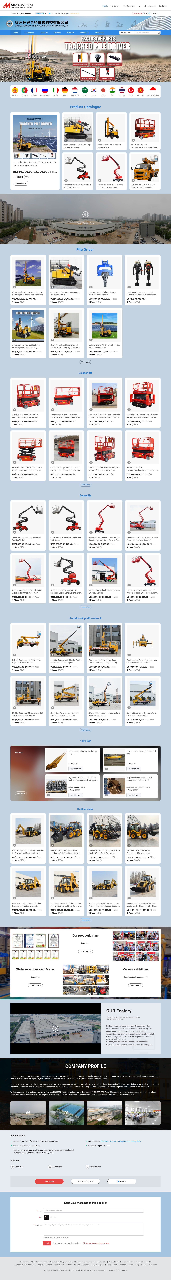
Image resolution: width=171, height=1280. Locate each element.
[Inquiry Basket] (139, 6)
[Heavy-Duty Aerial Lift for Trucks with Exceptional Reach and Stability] (66, 694)
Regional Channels (115, 1262)
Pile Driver (105, 1141)
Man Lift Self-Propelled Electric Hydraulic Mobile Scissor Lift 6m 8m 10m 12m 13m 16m (104, 416)
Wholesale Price (89, 1262)
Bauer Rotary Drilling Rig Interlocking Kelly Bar (82, 752)
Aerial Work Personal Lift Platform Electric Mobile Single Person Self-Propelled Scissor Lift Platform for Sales (27, 416)
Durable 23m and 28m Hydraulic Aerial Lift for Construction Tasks (141, 714)
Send (47, 1243)
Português (39, 1265)
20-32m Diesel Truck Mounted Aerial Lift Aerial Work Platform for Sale (27, 714)
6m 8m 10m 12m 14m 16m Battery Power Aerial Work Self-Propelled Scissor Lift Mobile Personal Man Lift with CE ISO (66, 416)
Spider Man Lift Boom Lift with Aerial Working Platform (26, 538)
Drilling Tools (136, 1141)
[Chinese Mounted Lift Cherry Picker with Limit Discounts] (66, 518)
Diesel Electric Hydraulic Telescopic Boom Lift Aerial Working (104, 591)
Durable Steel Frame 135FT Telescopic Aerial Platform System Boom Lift (27, 591)
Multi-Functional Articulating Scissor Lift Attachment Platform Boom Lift (142, 538)
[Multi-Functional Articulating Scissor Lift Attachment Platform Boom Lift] (143, 518)
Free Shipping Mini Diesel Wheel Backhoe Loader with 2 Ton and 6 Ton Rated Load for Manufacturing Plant (66, 904)
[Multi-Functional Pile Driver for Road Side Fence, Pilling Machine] (105, 326)
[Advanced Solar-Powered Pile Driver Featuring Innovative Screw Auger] (28, 326)
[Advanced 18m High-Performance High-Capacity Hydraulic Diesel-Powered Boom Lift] (105, 518)
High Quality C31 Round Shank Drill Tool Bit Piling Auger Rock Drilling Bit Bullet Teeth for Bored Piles (82, 778)
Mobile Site (139, 1262)
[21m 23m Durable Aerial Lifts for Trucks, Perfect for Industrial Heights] (66, 641)
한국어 (102, 1265)
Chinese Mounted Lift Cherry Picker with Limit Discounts (77, 186)
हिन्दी (115, 1265)
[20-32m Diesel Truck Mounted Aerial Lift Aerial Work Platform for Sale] (28, 694)
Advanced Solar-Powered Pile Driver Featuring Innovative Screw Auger (26, 346)
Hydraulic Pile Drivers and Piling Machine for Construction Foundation (34, 164)
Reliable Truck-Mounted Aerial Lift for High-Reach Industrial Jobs (26, 661)
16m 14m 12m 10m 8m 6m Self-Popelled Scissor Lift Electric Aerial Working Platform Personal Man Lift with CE (104, 468)
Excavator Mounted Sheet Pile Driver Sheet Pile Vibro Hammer (103, 293)
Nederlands (86, 1265)
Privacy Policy (122, 1270)
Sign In (105, 6)
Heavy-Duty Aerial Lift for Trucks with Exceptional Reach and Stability (64, 714)
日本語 (109, 1265)
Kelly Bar (113, 1141)
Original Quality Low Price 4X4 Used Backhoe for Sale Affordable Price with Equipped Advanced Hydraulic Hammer (65, 851)
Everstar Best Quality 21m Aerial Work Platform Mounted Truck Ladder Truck (143, 186)
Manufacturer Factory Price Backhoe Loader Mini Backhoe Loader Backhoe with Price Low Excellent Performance (141, 904)
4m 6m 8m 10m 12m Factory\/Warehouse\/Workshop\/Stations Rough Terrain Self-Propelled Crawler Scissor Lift (143, 468)
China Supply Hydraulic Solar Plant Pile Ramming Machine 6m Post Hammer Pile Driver (28, 293)
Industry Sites (101, 1262)
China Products (36, 1262)
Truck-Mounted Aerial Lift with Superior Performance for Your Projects (142, 661)
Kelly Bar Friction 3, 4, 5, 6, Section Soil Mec (141, 752)
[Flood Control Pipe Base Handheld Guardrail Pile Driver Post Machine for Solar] (143, 273)
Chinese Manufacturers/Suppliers (55, 1262)
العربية (95, 1265)
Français (49, 1265)
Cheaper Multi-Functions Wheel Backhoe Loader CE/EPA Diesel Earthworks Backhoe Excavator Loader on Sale (104, 851)
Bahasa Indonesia (151, 1265)
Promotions (99, 32)
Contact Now (21, 183)
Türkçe (130, 1265)
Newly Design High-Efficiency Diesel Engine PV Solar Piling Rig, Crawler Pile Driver (65, 346)
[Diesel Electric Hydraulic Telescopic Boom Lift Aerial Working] (105, 571)
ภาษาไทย (122, 1265)
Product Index (128, 1262)
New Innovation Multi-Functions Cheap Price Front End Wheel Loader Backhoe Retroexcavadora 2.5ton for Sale (104, 904)
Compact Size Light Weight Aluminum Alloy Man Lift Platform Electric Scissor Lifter (65, 468)
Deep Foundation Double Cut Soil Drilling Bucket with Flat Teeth (139, 778)
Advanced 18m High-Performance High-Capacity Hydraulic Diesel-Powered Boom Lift (105, 538)
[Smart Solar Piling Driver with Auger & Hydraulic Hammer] (66, 273)
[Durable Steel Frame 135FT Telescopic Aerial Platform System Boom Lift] (28, 571)
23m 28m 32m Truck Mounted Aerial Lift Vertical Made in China (104, 714)
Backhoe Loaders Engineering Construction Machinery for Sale (139, 851)
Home (16, 32)
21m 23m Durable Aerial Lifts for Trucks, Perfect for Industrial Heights (65, 661)
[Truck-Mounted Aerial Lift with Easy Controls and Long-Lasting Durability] (105, 641)
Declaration (111, 1270)
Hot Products (24, 1262)
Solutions (57, 32)
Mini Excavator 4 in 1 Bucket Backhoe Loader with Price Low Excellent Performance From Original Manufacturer (26, 904)
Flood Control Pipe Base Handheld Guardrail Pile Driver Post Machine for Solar (141, 293)
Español (31, 1265)
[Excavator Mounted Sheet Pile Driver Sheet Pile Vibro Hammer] (105, 273)
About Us (44, 32)
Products (30, 32)
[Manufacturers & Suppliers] (19, 5)
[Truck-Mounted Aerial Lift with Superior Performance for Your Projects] (143, 641)
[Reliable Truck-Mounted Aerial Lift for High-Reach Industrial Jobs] (28, 641)
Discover (70, 32)
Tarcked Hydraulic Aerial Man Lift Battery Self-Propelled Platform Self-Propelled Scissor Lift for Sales (142, 416)
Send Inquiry (138, 13)
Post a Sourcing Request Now (96, 1243)
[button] (83, 78)
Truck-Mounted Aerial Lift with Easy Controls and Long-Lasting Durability (103, 661)
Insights (148, 1262)
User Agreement (99, 1270)
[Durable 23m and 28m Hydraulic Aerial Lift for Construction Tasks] (143, 694)
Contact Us (84, 32)
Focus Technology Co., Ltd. (69, 1270)
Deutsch (77, 1265)
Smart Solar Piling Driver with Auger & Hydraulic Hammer (77, 146)
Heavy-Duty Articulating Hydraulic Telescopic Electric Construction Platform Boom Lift (66, 591)
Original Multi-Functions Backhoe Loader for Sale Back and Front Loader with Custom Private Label (28, 851)
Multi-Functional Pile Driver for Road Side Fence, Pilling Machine (104, 346)
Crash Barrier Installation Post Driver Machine (109, 146)
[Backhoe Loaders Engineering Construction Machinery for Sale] (143, 831)
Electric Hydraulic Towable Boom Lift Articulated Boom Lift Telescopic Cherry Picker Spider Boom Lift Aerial (110, 186)
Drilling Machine (124, 1141)
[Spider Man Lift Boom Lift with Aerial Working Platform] (28, 518)
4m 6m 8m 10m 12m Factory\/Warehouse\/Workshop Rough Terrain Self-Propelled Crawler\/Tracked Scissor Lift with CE (144, 146)
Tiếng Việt (138, 1265)
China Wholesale (75, 1262)
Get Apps (150, 6)
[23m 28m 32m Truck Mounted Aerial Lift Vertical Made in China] (105, 694)
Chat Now (154, 13)
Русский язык (59, 1265)
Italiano (69, 1265)
